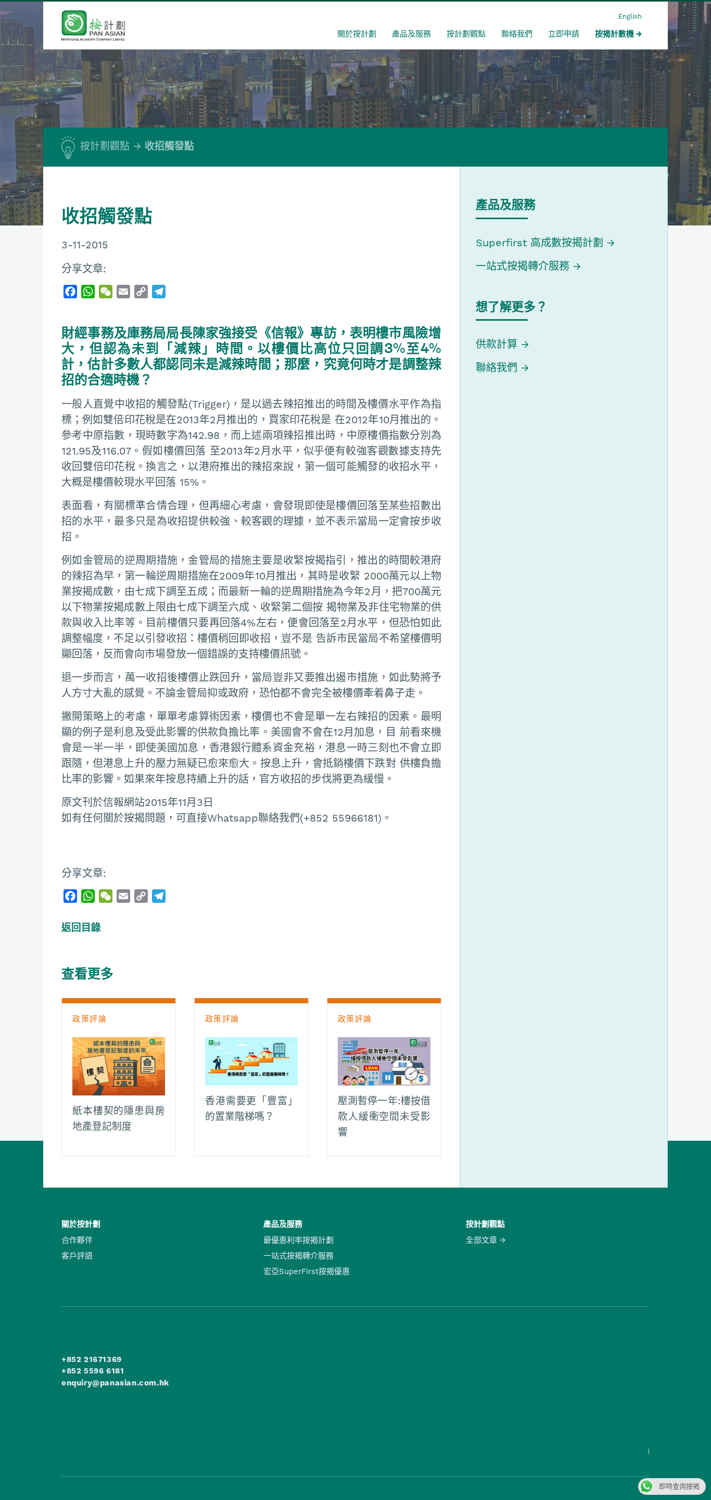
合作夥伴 (77, 1240)
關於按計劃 (356, 34)
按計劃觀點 (466, 34)
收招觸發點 (169, 146)
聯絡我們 (516, 34)
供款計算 (496, 344)
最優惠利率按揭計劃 (298, 1240)
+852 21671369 (91, 1359)
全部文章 (481, 1240)
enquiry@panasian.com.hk (115, 1383)
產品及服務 (411, 34)
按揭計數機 (614, 34)
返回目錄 (81, 928)
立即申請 (563, 34)
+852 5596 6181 (92, 1371)
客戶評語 (77, 1255)
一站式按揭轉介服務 (524, 266)
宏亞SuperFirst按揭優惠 (306, 1271)
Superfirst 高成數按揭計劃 (539, 242)
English (630, 16)
